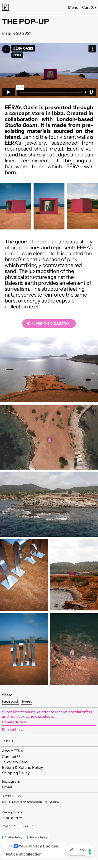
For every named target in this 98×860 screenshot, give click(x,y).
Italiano (7, 826)
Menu (73, 7)
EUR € (24, 826)
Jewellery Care (14, 762)
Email (7, 787)
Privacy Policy (12, 812)
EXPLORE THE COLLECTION (49, 323)
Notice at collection (24, 854)
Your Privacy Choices (38, 846)
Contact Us (12, 756)
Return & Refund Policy (22, 767)
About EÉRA (12, 750)
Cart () (89, 7)
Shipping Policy (15, 772)
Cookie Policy (12, 818)
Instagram (11, 781)
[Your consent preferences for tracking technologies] (89, 851)
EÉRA (18, 796)
